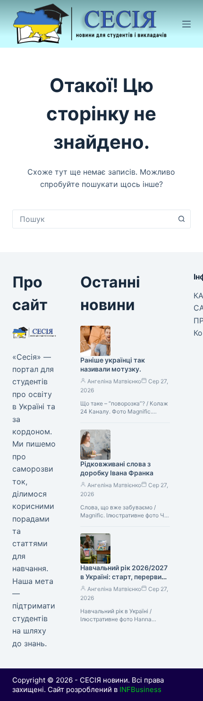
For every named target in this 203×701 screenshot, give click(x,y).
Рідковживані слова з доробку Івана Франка (116, 468)
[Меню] (186, 24)
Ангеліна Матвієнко (114, 381)
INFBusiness (140, 689)
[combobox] (92, 219)
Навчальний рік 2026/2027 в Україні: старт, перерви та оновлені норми (124, 577)
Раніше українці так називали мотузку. (112, 364)
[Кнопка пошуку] (181, 219)
